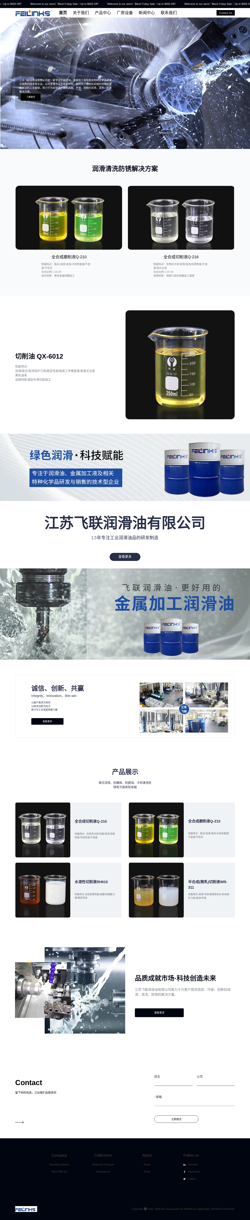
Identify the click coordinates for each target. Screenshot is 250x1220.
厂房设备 (125, 12)
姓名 (157, 1076)
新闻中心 (147, 12)
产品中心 (103, 12)
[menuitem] (63, 13)
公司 (200, 1076)
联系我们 (169, 12)
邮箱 (159, 1096)
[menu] (136, 12)
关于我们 (81, 12)
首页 (63, 12)
